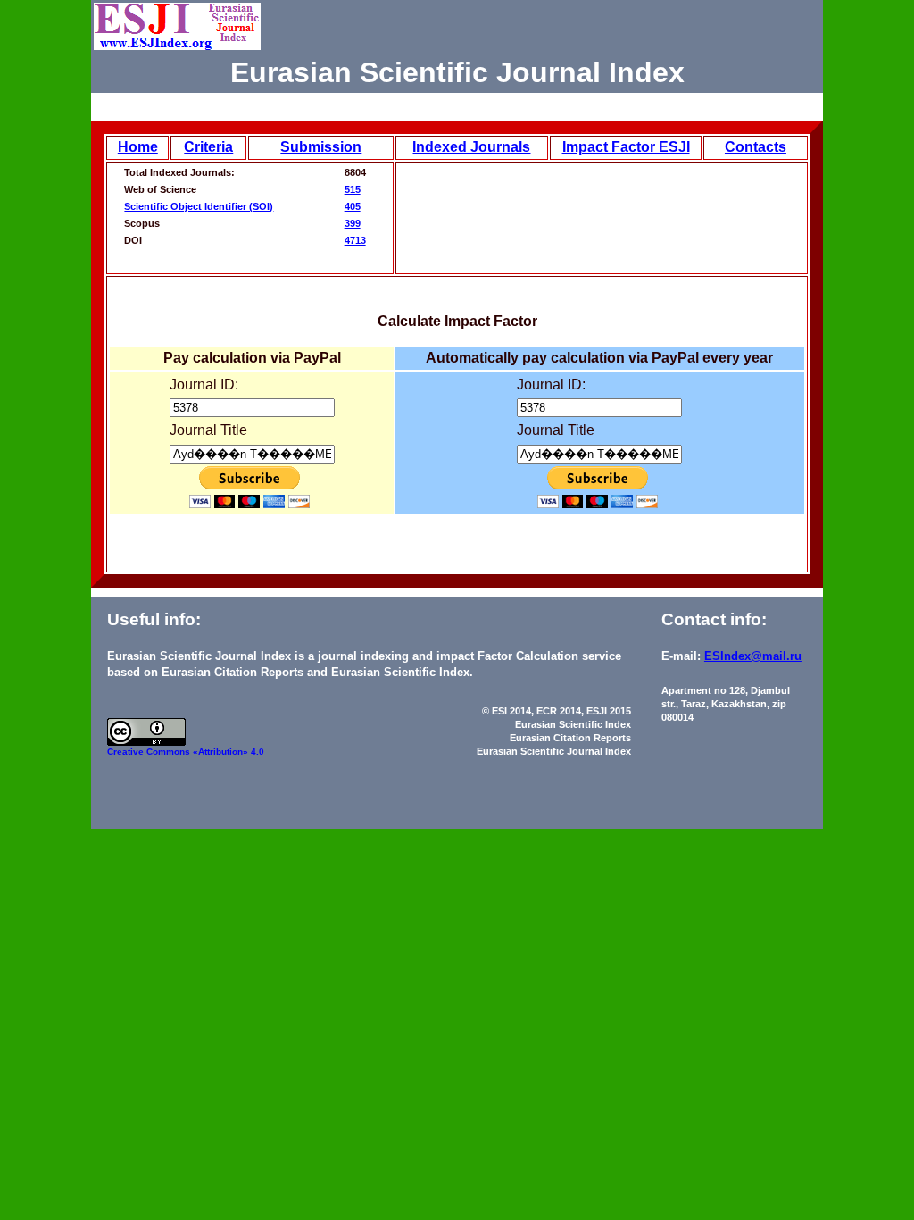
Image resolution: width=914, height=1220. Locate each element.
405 (353, 206)
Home (138, 147)
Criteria (208, 147)
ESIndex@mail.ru (753, 656)
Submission (320, 147)
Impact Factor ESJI (626, 147)
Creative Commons (150, 751)
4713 (355, 240)
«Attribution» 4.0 (228, 751)
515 (353, 189)
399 (353, 223)
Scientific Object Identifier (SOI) (198, 206)
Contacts (755, 147)
